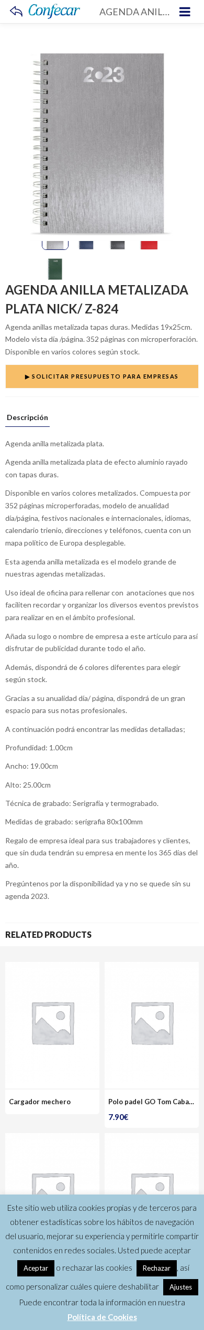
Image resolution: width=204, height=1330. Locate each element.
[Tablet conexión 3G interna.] (52, 1139)
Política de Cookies (102, 1317)
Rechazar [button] (157, 1268)
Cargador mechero (40, 1101)
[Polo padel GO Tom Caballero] (152, 968)
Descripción (27, 418)
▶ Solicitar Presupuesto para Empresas (102, 376)
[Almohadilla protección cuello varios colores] (152, 1139)
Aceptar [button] (36, 1268)
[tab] (27, 420)
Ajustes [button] (180, 1287)
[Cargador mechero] (52, 968)
